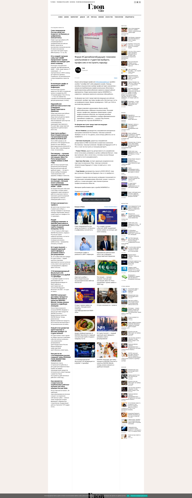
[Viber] (84, 194)
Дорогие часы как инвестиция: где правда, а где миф (134, 333)
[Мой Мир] (87, 194)
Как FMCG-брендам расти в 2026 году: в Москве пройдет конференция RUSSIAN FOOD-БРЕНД (130, 240)
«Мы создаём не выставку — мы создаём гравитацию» (134, 71)
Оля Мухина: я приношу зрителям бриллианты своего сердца (134, 39)
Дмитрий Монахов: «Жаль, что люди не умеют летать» (133, 77)
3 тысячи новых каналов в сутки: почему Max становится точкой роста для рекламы (134, 249)
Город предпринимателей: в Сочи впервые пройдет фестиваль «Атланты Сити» (130, 170)
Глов (83, 68)
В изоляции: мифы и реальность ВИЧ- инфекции (59, 85)
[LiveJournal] (90, 194)
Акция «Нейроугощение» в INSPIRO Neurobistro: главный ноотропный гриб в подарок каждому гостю (60, 224)
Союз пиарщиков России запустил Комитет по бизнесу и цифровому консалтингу (60, 34)
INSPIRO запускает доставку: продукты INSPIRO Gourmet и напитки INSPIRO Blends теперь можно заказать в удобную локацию (60, 300)
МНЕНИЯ (101, 17)
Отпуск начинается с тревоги (59, 204)
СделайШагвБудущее (102, 82)
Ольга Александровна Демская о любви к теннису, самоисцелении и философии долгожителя (131, 31)
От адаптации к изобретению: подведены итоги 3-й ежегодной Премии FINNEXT (130, 186)
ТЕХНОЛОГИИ (119, 17)
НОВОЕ (60, 17)
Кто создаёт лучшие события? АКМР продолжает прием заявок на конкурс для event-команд (60, 59)
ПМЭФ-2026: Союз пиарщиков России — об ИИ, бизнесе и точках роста (134, 153)
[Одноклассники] (79, 194)
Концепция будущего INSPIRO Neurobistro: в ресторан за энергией (134, 415)
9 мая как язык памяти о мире (134, 435)
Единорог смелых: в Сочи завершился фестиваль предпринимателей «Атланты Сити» (129, 127)
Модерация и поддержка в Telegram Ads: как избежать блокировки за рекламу (134, 277)
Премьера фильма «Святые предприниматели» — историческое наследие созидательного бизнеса (130, 346)
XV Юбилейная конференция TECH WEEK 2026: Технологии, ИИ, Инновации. (134, 232)
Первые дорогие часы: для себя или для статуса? (134, 376)
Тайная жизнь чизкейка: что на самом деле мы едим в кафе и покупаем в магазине (134, 421)
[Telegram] (81, 194)
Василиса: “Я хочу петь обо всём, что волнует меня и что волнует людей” (134, 45)
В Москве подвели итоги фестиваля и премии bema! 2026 (134, 262)
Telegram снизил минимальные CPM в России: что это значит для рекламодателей (134, 269)
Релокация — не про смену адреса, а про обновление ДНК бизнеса (133, 103)
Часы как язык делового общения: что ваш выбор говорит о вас (134, 339)
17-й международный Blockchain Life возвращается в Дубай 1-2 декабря (60, 273)
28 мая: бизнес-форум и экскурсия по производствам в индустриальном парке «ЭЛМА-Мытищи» (130, 161)
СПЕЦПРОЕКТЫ (129, 17)
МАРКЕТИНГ (74, 17)
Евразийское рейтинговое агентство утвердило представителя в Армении (61, 107)
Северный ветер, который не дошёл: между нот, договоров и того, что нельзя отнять (134, 429)
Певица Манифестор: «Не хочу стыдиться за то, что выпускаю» (134, 83)
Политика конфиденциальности (85, 2)
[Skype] (93, 194)
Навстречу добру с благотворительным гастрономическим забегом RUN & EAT (59, 135)
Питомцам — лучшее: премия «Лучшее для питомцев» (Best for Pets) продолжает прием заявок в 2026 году (60, 158)
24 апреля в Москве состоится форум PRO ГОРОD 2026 (134, 178)
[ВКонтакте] (76, 194)
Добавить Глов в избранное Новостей (96, 200)
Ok (128, 495)
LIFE (88, 17)
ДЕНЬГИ (82, 17)
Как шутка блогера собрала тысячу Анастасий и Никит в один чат (133, 63)
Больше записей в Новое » (110, 206)
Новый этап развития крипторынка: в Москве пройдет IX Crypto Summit (60, 330)
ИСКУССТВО (109, 17)
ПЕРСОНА (94, 17)
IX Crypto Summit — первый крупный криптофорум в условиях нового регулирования (59, 250)
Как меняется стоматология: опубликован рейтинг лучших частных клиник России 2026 (60, 384)
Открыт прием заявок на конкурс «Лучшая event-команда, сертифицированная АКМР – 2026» (60, 182)
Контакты (72, 2)
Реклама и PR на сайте (63, 2)
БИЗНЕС (66, 17)
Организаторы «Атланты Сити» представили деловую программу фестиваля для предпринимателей (131, 145)
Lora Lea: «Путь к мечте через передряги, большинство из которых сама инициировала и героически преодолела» (130, 55)
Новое (115, 78)
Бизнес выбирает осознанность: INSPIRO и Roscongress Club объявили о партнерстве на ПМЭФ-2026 (131, 136)
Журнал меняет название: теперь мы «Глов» (133, 256)
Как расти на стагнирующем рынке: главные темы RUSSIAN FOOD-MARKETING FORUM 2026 (61, 357)
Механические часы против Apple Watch (133, 295)
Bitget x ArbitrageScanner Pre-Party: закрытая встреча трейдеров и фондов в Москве (134, 194)
